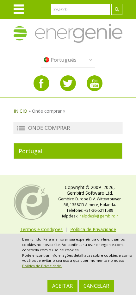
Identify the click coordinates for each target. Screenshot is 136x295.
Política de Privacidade (93, 229)
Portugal (30, 151)
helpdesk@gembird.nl (99, 215)
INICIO (20, 111)
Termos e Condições (41, 229)
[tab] (68, 151)
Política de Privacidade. (42, 265)
